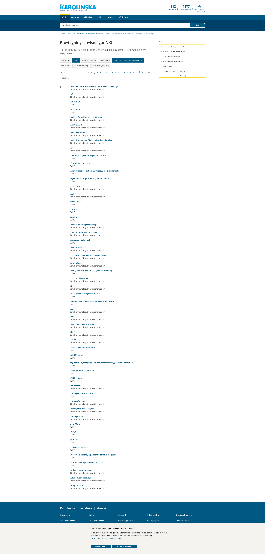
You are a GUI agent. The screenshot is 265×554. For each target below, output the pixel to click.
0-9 (148, 72)
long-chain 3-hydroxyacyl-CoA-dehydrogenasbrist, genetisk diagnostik (101, 362)
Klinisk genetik (105, 60)
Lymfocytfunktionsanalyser (82, 408)
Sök (197, 25)
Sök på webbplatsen (70, 25)
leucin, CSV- (75, 201)
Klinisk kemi (65, 66)
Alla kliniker (65, 60)
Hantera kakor (101, 546)
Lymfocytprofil (76, 416)
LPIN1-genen (75, 378)
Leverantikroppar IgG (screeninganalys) (87, 255)
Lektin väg (74, 186)
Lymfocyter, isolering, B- (80, 393)
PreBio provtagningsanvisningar (174, 71)
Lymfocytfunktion (78, 401)
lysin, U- (73, 439)
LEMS (72, 194)
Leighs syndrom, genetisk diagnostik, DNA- (89, 178)
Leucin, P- (74, 209)
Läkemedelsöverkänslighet (81, 478)
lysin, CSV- (74, 424)
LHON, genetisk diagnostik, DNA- (84, 293)
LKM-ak (73, 339)
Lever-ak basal (76, 247)
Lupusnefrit (75, 385)
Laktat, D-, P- (75, 101)
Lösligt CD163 (76, 485)
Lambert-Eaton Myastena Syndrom (85, 117)
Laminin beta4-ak (77, 132)
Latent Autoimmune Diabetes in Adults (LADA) (90, 140)
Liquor (72, 309)
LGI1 (72, 286)
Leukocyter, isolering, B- (80, 240)
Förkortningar (168, 66)
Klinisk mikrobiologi (81, 66)
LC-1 (71, 148)
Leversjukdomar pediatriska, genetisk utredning (91, 270)
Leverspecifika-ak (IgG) (80, 278)
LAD (71, 94)
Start (63, 34)
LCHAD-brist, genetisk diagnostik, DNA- (87, 155)
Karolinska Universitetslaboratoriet (119, 34)
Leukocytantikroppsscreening (83, 224)
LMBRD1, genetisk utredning (82, 347)
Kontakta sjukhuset (125, 520)
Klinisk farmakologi (89, 60)
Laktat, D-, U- (75, 109)
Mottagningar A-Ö (154, 520)
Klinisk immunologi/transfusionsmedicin (128, 60)
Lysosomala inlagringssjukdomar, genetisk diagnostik (93, 455)
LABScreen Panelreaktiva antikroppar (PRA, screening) (94, 86)
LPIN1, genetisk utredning (81, 370)
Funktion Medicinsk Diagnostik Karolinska (88, 34)
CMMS (76, 60)
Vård (69, 34)
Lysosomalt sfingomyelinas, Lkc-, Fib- (86, 462)
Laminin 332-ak (76, 125)
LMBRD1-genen (76, 355)
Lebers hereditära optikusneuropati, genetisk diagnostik (94, 171)
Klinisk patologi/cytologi (100, 66)
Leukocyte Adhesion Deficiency (83, 232)
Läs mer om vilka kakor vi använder (106, 538)
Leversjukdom (76, 263)
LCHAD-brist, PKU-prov (80, 163)
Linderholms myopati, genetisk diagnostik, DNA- (91, 301)
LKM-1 (72, 332)
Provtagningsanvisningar (144, 34)
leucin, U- (74, 217)
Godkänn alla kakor (125, 546)
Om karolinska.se (182, 520)
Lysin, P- (73, 431)
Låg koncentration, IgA (80, 470)
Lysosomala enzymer (79, 447)
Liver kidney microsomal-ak (82, 324)
